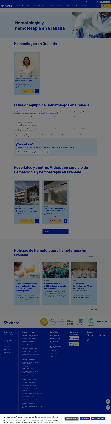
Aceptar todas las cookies (98, 418)
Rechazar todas (84, 418)
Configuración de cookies (72, 418)
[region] (55, 419)
